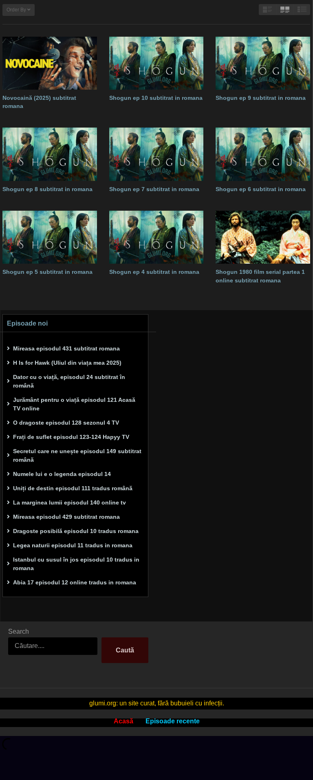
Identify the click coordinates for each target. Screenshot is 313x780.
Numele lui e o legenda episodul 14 (62, 474)
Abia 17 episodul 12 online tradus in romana (74, 582)
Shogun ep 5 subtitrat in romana (47, 272)
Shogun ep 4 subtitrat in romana (154, 272)
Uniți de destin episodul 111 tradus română (72, 488)
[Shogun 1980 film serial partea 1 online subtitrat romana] (263, 237)
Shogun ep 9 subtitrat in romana (261, 98)
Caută (125, 650)
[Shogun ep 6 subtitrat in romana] (263, 154)
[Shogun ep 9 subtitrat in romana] (263, 63)
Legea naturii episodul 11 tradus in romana (72, 545)
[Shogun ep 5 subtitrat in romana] (49, 237)
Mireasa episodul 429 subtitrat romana (66, 516)
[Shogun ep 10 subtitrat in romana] (156, 63)
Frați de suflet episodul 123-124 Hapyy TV (71, 437)
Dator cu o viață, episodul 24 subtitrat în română (69, 381)
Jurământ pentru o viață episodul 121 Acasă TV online (74, 404)
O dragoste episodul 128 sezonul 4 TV (66, 422)
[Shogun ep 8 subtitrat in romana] (49, 154)
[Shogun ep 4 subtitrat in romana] (156, 237)
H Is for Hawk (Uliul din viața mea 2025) (67, 362)
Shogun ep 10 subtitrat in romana (156, 98)
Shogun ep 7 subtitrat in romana (154, 189)
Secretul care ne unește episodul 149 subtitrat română (77, 455)
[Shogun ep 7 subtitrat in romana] (156, 154)
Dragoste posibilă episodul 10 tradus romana (76, 531)
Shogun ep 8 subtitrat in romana (47, 189)
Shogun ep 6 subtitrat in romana (261, 189)
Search (18, 631)
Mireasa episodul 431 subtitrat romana (66, 348)
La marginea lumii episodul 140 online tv (69, 502)
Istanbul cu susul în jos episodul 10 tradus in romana (76, 563)
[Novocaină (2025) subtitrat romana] (49, 63)
